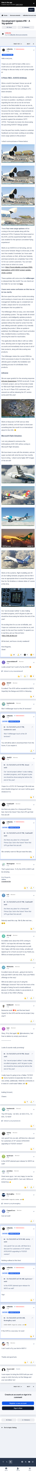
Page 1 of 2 (17, 44)
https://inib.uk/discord (9, 636)
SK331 (9, 683)
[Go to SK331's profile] (3, 684)
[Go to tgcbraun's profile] (3, 1156)
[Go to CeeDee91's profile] (3, 804)
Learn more (4, 3)
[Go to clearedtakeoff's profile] (3, 662)
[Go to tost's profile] (3, 1029)
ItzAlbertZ (10, 1005)
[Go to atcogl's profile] (3, 936)
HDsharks (10, 966)
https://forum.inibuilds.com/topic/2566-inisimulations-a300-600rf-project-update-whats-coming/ (17, 270)
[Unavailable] (18, 146)
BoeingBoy (10, 1194)
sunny (9, 1132)
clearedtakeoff (12, 661)
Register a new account (18, 1403)
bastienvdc (11, 703)
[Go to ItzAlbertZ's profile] (3, 1005)
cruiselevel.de (6, 881)
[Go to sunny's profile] (3, 1133)
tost (8, 1028)
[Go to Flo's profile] (3, 1344)
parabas (10, 1171)
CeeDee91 (10, 804)
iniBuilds (10, 49)
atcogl (9, 935)
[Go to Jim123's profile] (3, 758)
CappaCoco (11, 1210)
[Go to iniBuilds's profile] (3, 34)
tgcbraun (10, 1155)
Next (28, 44)
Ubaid (27, 765)
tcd (8, 894)
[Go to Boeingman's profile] (3, 864)
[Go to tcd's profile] (3, 895)
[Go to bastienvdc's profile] (3, 704)
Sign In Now (18, 1408)
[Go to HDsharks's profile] (3, 967)
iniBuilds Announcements (18, 35)
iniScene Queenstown (9, 381)
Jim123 (9, 757)
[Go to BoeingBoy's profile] (3, 1195)
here (21, 284)
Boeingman (11, 863)
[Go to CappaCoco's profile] (3, 1211)
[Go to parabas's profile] (3, 1172)
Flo (8, 1343)
